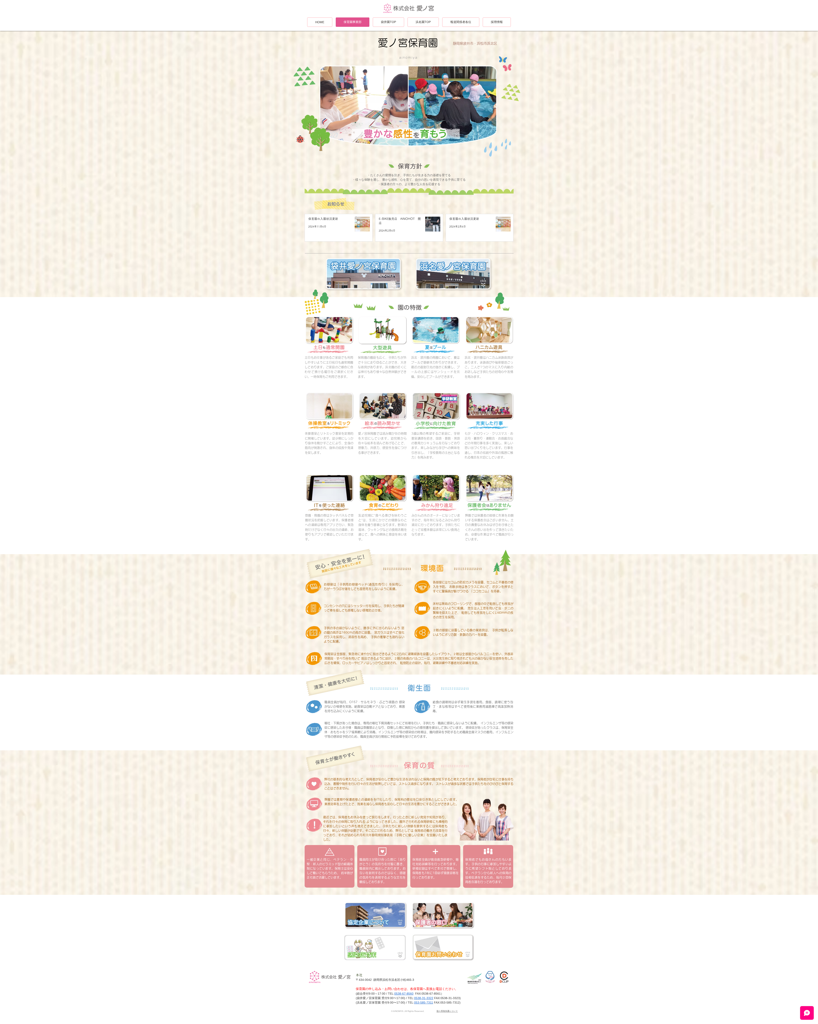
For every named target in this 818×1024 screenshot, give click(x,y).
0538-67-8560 (403, 993)
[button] (409, 110)
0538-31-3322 (423, 998)
